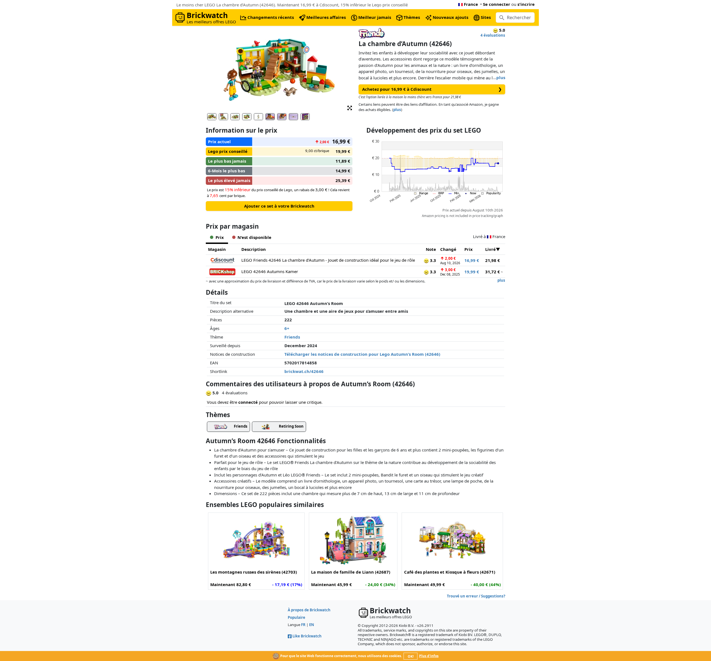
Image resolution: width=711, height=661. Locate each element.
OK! (411, 656)
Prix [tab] (220, 237)
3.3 (432, 260)
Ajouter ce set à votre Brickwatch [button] (279, 206)
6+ (286, 328)
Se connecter (496, 4)
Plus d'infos (429, 656)
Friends (292, 337)
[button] (349, 107)
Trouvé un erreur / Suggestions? (476, 596)
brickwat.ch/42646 (304, 371)
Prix (468, 249)
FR (303, 624)
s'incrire (526, 4)
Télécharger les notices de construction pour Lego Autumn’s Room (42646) (362, 354)
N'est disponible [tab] (254, 237)
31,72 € (492, 271)
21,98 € (492, 260)
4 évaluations (492, 35)
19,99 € (471, 271)
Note (431, 249)
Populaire (296, 617)
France (471, 4)
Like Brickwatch (307, 636)
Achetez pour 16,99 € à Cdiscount (432, 89)
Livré (490, 249)
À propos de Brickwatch (309, 609)
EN (311, 624)
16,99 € (471, 260)
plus (500, 77)
